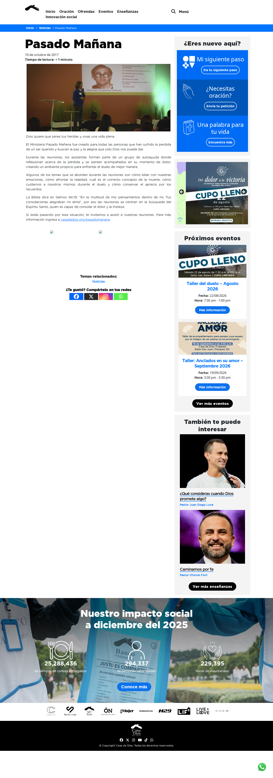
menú (184, 12)
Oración (66, 11)
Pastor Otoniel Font (193, 575)
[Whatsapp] (121, 296)
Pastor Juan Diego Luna (196, 504)
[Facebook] (76, 296)
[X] (91, 296)
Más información (212, 310)
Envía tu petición (220, 106)
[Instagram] (106, 296)
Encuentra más (220, 142)
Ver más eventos (212, 403)
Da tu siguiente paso (220, 70)
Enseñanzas (127, 11)
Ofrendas (86, 11)
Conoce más (134, 687)
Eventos (106, 11)
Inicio (50, 11)
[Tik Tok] (145, 740)
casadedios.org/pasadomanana (85, 219)
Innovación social (61, 17)
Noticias (98, 281)
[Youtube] (140, 740)
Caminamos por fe (196, 569)
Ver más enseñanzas (212, 586)
